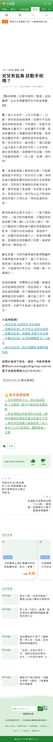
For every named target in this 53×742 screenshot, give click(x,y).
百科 (44, 9)
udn (4, 70)
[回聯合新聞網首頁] (4, 4)
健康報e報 (28, 713)
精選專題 (33, 726)
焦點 (4, 9)
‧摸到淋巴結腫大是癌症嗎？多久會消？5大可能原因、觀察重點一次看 (26, 427)
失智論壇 (24, 9)
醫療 (35, 9)
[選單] (49, 3)
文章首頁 (25, 731)
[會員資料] (45, 3)
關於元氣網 (10, 726)
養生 (13, 9)
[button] (49, 9)
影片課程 (8, 557)
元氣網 (10, 70)
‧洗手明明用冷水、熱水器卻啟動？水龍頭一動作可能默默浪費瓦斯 (26, 404)
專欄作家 (36, 731)
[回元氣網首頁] (10, 3)
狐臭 (11, 446)
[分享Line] (20, 14)
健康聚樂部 (22, 726)
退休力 (16, 731)
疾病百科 (44, 726)
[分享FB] (6, 14)
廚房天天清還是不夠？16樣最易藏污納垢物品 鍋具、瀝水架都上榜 (29, 22)
